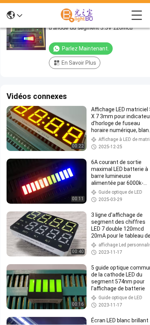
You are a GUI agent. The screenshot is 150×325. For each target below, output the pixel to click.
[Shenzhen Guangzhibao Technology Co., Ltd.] (77, 15)
